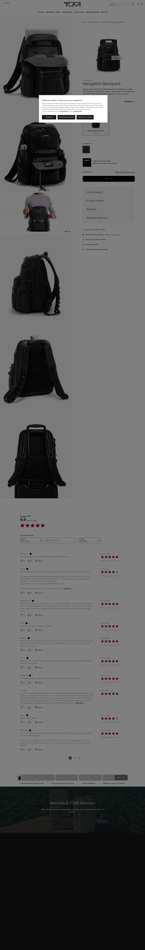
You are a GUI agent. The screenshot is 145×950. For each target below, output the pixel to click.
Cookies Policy (77, 111)
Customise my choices (85, 117)
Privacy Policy (64, 111)
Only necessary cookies (66, 117)
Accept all (49, 117)
